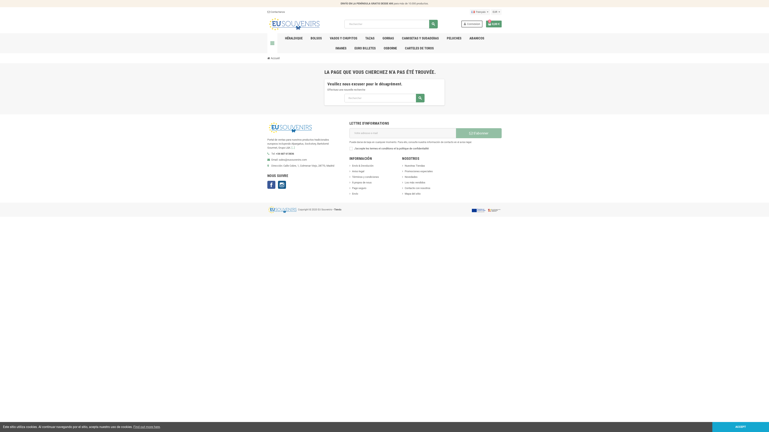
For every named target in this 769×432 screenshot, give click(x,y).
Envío (355, 193)
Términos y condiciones (365, 176)
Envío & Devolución (362, 165)
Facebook (271, 185)
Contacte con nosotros (417, 188)
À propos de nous (362, 182)
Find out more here (146, 427)
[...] (293, 147)
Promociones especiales (419, 171)
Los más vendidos (415, 182)
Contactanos (277, 11)
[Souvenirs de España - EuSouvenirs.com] (294, 23)
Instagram (282, 185)
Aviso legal (358, 171)
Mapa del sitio (413, 193)
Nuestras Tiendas (415, 165)
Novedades (411, 176)
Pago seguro (359, 188)
